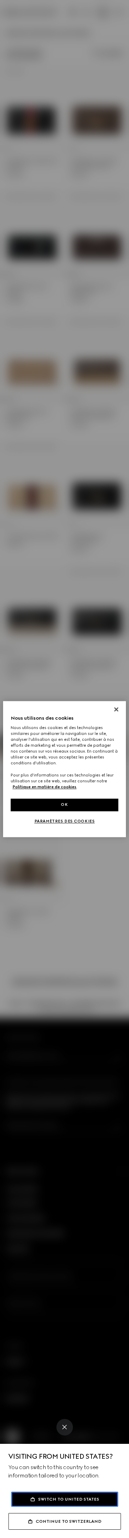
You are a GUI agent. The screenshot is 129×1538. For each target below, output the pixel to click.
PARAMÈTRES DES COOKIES (64, 821)
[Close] (64, 1427)
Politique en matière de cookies (44, 786)
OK (64, 804)
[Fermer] (116, 709)
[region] (64, 769)
